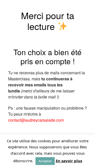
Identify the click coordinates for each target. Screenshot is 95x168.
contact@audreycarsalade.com (36, 120)
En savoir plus (69, 160)
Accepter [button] (45, 161)
